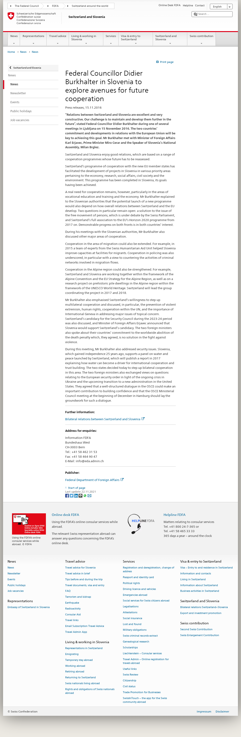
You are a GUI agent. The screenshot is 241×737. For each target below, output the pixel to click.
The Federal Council (27, 6)
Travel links (71, 620)
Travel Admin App (76, 632)
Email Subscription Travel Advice (84, 626)
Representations (33, 36)
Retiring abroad (74, 671)
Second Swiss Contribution (196, 629)
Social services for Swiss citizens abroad (146, 600)
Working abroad (75, 665)
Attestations (130, 612)
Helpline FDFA (174, 515)
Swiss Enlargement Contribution (199, 635)
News (14, 36)
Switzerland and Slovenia (166, 37)
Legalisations (130, 606)
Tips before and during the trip (84, 579)
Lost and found (132, 624)
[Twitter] (72, 495)
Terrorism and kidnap (78, 597)
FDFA (55, 6)
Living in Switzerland (193, 579)
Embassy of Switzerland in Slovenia (29, 607)
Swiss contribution (201, 36)
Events (11, 579)
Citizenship (129, 680)
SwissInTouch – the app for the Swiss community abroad (145, 700)
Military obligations (134, 630)
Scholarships (130, 647)
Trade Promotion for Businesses (142, 692)
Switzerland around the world (90, 6)
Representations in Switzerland (84, 648)
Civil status (129, 686)
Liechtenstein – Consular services (142, 653)
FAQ (68, 591)
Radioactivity (72, 608)
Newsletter (14, 573)
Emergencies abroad (135, 595)
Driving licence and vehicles (139, 589)
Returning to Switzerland (80, 677)
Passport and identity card (138, 577)
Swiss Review (130, 674)
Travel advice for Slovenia (80, 567)
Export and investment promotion (200, 613)
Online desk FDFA (65, 515)
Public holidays (16, 585)
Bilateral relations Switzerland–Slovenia (204, 607)
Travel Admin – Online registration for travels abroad (146, 661)
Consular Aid (73, 614)
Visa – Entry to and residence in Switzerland (206, 567)
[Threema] (81, 495)
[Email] (89, 495)
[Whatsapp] (85, 495)
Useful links (130, 669)
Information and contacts (195, 573)
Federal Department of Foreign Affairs (92, 480)
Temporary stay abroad (79, 660)
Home (11, 52)
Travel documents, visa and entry (84, 585)
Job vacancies (16, 591)
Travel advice (57, 36)
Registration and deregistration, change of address (148, 569)
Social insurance (132, 618)
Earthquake (72, 602)
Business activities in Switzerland (199, 591)
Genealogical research (136, 641)
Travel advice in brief (77, 573)
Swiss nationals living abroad (82, 683)
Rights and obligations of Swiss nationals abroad (89, 691)
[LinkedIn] (76, 495)
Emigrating (72, 654)
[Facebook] (67, 495)
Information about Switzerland (199, 585)
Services (111, 36)
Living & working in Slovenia (83, 37)
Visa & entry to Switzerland (130, 37)
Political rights (131, 583)
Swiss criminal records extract (140, 636)
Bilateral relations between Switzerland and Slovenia (102, 419)
